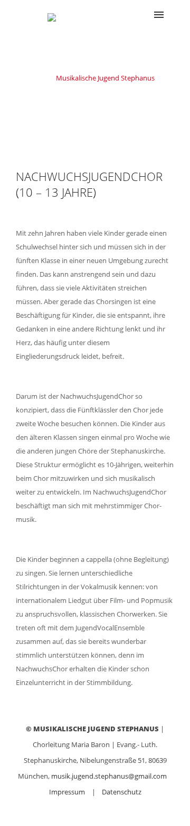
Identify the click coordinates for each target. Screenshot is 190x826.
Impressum (67, 792)
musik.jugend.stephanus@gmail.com (109, 776)
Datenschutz (121, 792)
